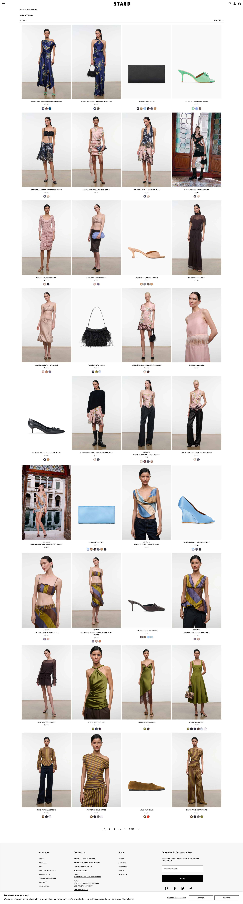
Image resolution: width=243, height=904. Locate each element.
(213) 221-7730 (79, 883)
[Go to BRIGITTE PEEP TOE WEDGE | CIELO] (196, 502)
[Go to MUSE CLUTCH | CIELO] (96, 502)
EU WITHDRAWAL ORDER (83, 866)
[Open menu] (3, 3)
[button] (234, 3)
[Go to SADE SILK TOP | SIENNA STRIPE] (46, 590)
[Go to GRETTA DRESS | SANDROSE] (46, 237)
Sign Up (182, 878)
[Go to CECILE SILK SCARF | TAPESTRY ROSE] (146, 413)
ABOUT (42, 858)
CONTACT (43, 862)
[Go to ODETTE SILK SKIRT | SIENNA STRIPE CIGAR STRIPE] (96, 590)
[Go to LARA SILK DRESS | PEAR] (146, 682)
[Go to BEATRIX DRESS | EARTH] (46, 682)
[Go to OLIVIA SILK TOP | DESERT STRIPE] (146, 502)
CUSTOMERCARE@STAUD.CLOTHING (87, 877)
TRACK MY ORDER (80, 870)
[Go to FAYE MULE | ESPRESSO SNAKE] (146, 590)
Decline (226, 898)
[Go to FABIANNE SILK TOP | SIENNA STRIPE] (196, 590)
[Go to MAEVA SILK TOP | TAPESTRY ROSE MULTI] (196, 413)
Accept (201, 898)
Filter (22, 20)
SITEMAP (42, 882)
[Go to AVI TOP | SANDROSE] (196, 325)
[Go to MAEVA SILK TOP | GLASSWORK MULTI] (146, 150)
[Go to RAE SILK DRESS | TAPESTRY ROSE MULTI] (146, 325)
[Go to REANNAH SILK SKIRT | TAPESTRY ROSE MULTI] (96, 413)
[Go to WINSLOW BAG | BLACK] (96, 325)
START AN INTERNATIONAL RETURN (87, 862)
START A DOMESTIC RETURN (84, 858)
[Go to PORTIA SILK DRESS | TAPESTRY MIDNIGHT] (46, 62)
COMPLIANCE (44, 886)
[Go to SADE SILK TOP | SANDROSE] (96, 237)
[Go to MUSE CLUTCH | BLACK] (146, 62)
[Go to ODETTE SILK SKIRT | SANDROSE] (46, 325)
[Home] (122, 3)
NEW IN (121, 858)
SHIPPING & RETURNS (47, 870)
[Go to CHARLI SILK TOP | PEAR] (96, 682)
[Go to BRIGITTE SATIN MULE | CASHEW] (146, 237)
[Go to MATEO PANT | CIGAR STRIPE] (196, 770)
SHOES (121, 870)
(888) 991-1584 (93, 883)
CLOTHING (122, 862)
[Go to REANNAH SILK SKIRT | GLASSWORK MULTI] (46, 150)
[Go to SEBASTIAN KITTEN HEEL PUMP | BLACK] (46, 413)
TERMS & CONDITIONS (47, 878)
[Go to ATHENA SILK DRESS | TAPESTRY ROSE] (96, 150)
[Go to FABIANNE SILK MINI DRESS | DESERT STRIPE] (46, 502)
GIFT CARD (123, 874)
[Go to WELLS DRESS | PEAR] (196, 682)
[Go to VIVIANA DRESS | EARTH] (196, 237)
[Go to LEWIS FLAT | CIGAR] (146, 770)
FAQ (40, 866)
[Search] (230, 3)
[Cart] (239, 4)
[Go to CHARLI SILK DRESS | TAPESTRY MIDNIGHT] (96, 62)
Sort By (217, 20)
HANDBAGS (123, 866)
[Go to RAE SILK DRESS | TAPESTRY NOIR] (196, 150)
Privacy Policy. (128, 899)
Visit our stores (81, 890)
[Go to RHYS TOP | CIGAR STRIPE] (46, 770)
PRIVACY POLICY (45, 874)
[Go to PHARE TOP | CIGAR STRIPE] (96, 770)
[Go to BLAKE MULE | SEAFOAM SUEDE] (196, 62)
